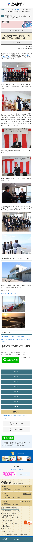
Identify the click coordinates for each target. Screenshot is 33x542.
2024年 (16, 381)
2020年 (16, 401)
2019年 (16, 407)
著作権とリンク (7, 526)
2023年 (16, 386)
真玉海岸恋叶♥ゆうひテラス (8, 293)
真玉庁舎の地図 (27, 494)
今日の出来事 (17, 9)
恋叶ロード (6, 418)
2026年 (16, 371)
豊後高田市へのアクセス (9, 510)
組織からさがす (7, 520)
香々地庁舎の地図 (26, 501)
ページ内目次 (16, 42)
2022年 (16, 391)
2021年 (16, 396)
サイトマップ (6, 528)
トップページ (8, 9)
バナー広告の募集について (16, 469)
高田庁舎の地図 (27, 486)
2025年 (16, 376)
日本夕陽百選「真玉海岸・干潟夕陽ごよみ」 (13, 336)
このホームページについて (10, 523)
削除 (17, 18)
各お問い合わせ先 (8, 531)
